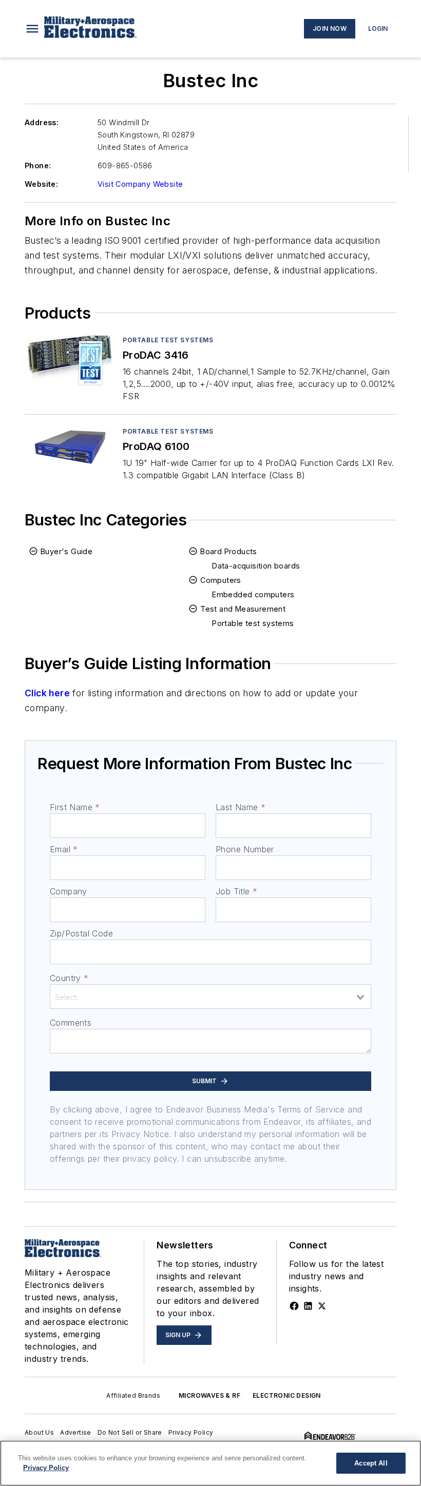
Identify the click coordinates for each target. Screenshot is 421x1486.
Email (64, 849)
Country (69, 978)
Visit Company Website (140, 184)
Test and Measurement (242, 608)
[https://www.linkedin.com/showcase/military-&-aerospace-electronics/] (308, 1306)
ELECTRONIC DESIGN (287, 1395)
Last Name (240, 807)
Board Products (228, 551)
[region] (210, 1463)
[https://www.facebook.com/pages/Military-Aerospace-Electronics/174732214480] (294, 1306)
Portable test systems (168, 340)
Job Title (236, 891)
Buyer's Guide (66, 551)
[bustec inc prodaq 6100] (69, 452)
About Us (39, 1432)
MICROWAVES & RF (209, 1395)
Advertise (75, 1432)
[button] (32, 28)
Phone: (38, 165)
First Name (75, 807)
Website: (41, 184)
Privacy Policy (191, 1432)
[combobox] (210, 996)
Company (68, 891)
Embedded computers (253, 594)
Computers (220, 580)
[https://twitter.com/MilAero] (322, 1306)
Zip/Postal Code (81, 933)
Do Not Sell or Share (130, 1432)
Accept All (370, 1463)
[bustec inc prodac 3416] (69, 360)
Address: (42, 122)
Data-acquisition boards (256, 565)
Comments (70, 1023)
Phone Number (245, 849)
